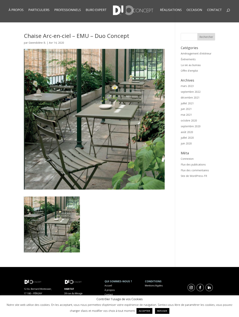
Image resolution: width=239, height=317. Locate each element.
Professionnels (67, 10)
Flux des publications (193, 164)
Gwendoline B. (37, 42)
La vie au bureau (191, 65)
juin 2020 (186, 143)
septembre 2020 (191, 126)
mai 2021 (186, 114)
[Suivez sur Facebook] (200, 287)
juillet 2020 (187, 137)
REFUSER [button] (162, 311)
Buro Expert (96, 10)
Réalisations (171, 10)
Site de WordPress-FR (194, 176)
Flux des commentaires (195, 170)
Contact (214, 10)
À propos (16, 10)
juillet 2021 (187, 103)
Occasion (194, 10)
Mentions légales (154, 285)
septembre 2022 (191, 91)
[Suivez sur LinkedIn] (209, 287)
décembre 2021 (190, 97)
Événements (188, 59)
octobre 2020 (189, 120)
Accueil (108, 285)
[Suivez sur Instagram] (191, 287)
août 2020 (187, 132)
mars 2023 (187, 86)
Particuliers (38, 10)
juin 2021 (186, 109)
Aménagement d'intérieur (196, 53)
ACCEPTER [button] (144, 311)
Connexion (187, 158)
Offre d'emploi (189, 70)
